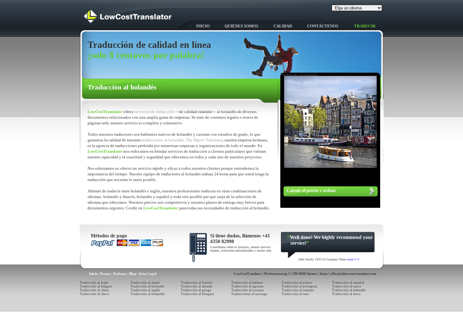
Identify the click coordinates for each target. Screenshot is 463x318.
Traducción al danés (145, 282)
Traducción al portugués (299, 286)
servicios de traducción (155, 111)
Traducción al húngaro (197, 294)
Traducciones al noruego (249, 294)
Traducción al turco (346, 294)
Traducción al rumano (298, 290)
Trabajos (120, 273)
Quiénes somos (241, 26)
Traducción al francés (196, 282)
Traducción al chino (94, 290)
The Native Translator (204, 140)
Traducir (364, 26)
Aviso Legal (147, 273)
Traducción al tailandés (349, 290)
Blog (132, 273)
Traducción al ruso (295, 294)
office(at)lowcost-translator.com (353, 273)
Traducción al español (348, 282)
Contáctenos (322, 26)
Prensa (105, 273)
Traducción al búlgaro (96, 286)
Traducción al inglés (145, 290)
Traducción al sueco (346, 286)
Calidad (282, 26)
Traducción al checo (94, 294)
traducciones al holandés (163, 140)
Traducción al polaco (297, 282)
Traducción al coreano (247, 290)
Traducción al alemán (196, 286)
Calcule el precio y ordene (311, 190)
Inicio (203, 26)
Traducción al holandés (147, 286)
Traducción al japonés (247, 286)
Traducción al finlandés (147, 294)
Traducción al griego (196, 290)
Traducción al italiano (247, 282)
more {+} (353, 259)
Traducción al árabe (94, 282)
